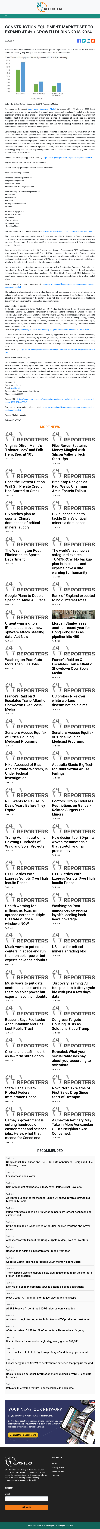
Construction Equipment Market (42, 109)
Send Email (15, 388)
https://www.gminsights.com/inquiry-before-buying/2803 (67, 231)
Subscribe (26, 1507)
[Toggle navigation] (6, 16)
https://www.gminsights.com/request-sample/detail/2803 (67, 157)
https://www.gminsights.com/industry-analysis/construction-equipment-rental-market (54, 329)
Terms (54, 1463)
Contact (55, 1475)
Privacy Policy (58, 1467)
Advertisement (58, 1471)
